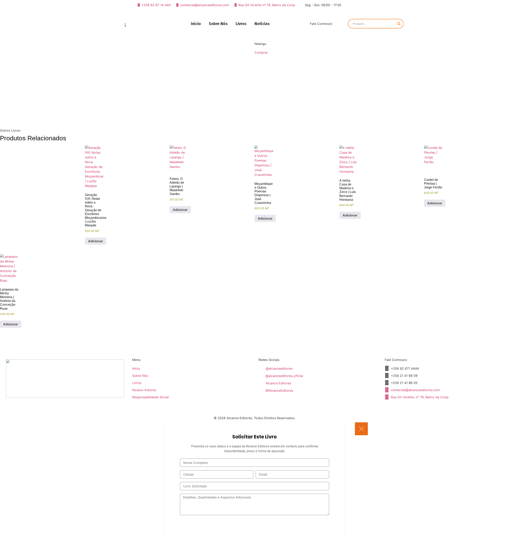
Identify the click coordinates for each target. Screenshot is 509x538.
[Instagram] (355, 5)
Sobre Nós (218, 23)
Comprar (261, 52)
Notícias (262, 23)
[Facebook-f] (348, 5)
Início (196, 23)
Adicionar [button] (95, 241)
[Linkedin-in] (369, 5)
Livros (241, 23)
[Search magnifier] (399, 23)
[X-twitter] (362, 5)
